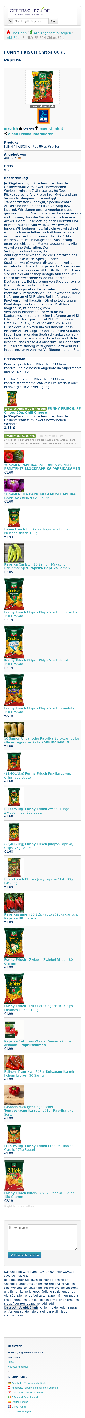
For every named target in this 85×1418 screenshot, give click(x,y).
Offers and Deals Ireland (24, 1397)
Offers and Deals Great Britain (27, 1392)
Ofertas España (19, 1401)
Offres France (18, 1406)
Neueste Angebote (18, 1366)
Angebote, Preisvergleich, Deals (28, 1382)
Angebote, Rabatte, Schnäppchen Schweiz (34, 1387)
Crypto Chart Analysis (19, 1411)
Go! (53, 21)
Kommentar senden (26, 1255)
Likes (11, 1361)
